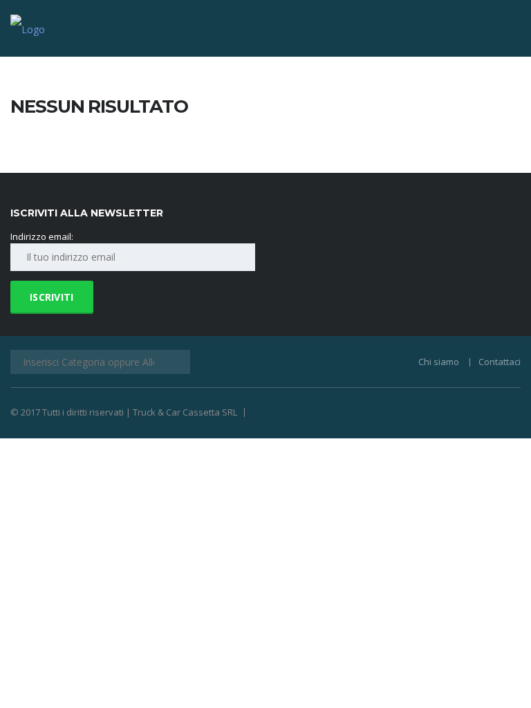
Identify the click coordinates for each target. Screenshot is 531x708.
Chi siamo (438, 361)
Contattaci (499, 361)
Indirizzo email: (41, 236)
